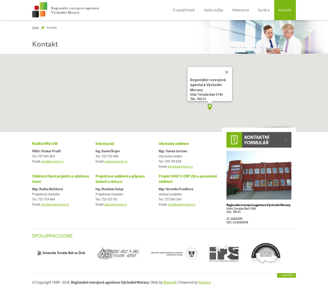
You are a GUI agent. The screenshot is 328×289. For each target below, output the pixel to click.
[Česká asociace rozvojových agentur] (265, 255)
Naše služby (213, 9)
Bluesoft (170, 282)
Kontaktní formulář (256, 140)
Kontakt (285, 9)
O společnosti (184, 9)
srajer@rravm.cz (115, 161)
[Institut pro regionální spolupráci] (224, 255)
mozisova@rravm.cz (55, 204)
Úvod (35, 27)
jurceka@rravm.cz (180, 166)
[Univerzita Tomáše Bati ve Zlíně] (61, 255)
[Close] (226, 72)
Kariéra (264, 9)
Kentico (204, 282)
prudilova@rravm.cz (181, 204)
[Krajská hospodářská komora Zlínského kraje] (174, 255)
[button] (210, 107)
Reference (240, 9)
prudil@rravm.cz (52, 161)
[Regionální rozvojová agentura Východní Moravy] (65, 10)
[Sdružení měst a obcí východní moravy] (117, 255)
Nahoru (288, 275)
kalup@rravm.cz (115, 204)
